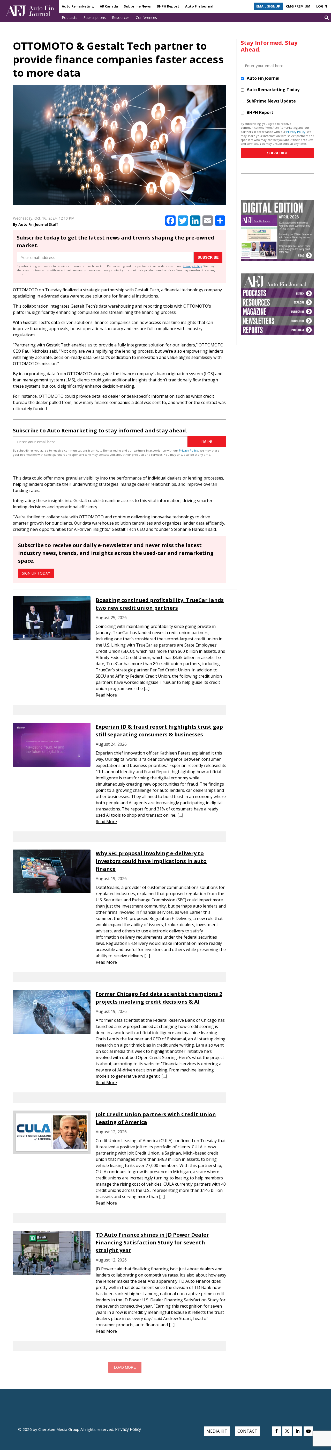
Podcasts (69, 17)
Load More (125, 1367)
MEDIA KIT (216, 1431)
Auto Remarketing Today (273, 89)
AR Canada (109, 6)
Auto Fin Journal (199, 6)
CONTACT (247, 1431)
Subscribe (208, 257)
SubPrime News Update (271, 101)
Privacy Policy (192, 266)
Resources (121, 17)
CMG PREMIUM (298, 6)
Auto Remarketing (78, 6)
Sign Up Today (36, 573)
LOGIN (321, 6)
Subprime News (137, 6)
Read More (106, 695)
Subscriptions (95, 17)
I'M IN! (206, 442)
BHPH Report (168, 6)
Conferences (146, 17)
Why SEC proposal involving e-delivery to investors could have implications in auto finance (151, 861)
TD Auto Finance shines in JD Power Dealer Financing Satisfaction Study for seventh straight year (152, 1242)
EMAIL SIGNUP (268, 6)
